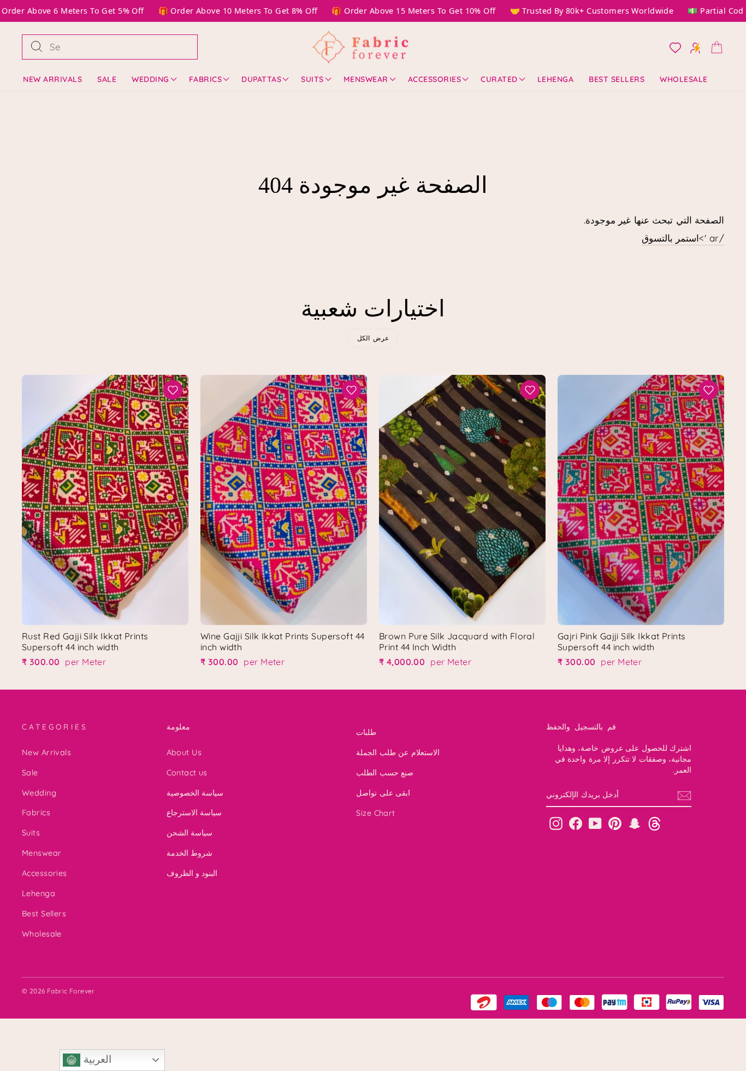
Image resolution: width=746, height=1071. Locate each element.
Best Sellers (616, 79)
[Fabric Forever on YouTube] (595, 823)
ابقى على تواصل (383, 793)
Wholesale (684, 79)
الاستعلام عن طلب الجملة (397, 752)
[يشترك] (684, 795)
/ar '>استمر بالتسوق (683, 238)
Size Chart (375, 813)
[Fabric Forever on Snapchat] (634, 823)
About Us (184, 752)
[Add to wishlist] (173, 389)
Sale (106, 79)
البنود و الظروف (192, 873)
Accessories (434, 79)
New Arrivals (52, 79)
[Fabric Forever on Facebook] (575, 823)
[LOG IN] (672, 47)
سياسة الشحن (189, 833)
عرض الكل (373, 338)
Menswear (366, 79)
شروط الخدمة (189, 853)
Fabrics (205, 79)
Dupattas (261, 79)
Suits (312, 79)
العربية (95, 1059)
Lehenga (555, 79)
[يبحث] (36, 47)
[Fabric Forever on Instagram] (556, 823)
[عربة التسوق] (713, 47)
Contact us (187, 773)
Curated (499, 79)
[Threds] (654, 823)
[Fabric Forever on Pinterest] (614, 823)
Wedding (150, 79)
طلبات (366, 732)
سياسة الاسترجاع (194, 812)
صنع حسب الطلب (384, 773)
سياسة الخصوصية (195, 793)
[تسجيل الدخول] (692, 47)
